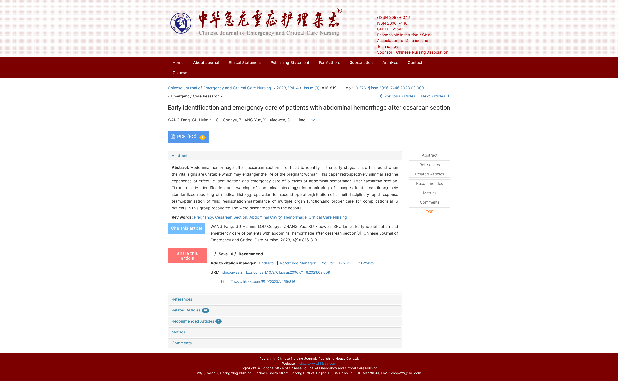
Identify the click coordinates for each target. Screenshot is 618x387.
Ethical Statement (245, 62)
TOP (430, 211)
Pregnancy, (204, 217)
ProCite (327, 263)
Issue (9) (312, 87)
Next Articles (433, 96)
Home (178, 62)
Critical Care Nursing (328, 217)
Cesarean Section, (232, 217)
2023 (281, 87)
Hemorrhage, (296, 217)
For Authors (329, 62)
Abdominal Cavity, (266, 217)
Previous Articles (399, 96)
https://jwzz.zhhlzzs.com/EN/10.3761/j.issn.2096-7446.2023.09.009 (275, 272)
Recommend (251, 253)
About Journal (206, 62)
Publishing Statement (290, 62)
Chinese (180, 72)
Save (223, 253)
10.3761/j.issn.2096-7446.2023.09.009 (389, 87)
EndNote (267, 263)
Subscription (361, 62)
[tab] (285, 155)
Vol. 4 (293, 87)
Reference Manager (298, 263)
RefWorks (365, 263)
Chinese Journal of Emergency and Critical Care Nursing (219, 87)
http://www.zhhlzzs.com (317, 363)
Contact (415, 62)
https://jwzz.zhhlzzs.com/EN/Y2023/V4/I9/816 (258, 281)
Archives (390, 62)
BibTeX (345, 263)
